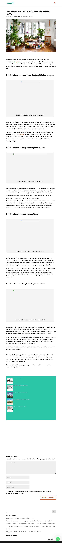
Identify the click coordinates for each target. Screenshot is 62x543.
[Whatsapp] (58, 539)
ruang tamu (15, 62)
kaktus (21, 134)
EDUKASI (23, 16)
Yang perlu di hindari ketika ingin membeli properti (23, 531)
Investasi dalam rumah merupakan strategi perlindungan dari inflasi (29, 521)
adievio (11, 16)
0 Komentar (30, 16)
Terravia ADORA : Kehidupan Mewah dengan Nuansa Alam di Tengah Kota (30, 523)
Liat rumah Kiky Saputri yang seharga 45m (20, 518)
